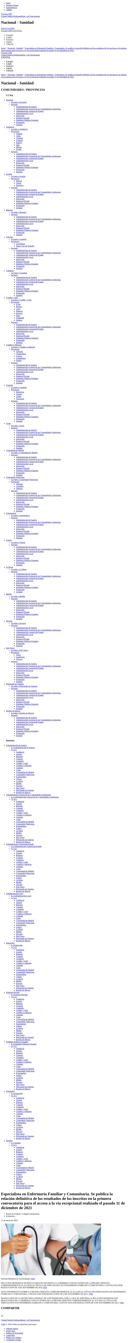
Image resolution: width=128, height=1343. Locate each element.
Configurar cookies (13, 1340)
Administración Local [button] (24, 113)
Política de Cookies (13, 1338)
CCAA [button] (14, 750)
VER (33, 1279)
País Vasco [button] (10, 648)
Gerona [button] (19, 394)
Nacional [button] (9, 100)
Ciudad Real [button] (21, 354)
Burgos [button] (19, 307)
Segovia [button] (19, 313)
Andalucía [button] (10, 127)
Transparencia (11, 7)
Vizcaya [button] (19, 659)
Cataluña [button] (9, 385)
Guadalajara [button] (21, 358)
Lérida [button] (18, 396)
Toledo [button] (19, 360)
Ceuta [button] (8, 423)
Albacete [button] (19, 352)
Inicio (8, 3)
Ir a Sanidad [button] (15, 1143)
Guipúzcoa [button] (20, 657)
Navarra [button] (9, 621)
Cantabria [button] (10, 271)
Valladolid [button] (20, 318)
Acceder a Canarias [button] (18, 239)
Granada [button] (19, 140)
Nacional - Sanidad (15, 48)
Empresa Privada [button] (22, 118)
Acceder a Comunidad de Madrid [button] (24, 453)
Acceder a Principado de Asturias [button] (24, 686)
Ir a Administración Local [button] (21, 896)
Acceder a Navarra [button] (18, 623)
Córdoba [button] (19, 138)
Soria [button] (18, 316)
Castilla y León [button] (12, 298)
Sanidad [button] (19, 125)
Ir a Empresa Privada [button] (19, 995)
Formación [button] (20, 122)
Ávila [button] (18, 304)
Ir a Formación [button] (17, 1093)
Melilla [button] (9, 594)
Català (9, 37)
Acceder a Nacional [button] (19, 102)
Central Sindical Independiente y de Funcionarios (20, 16)
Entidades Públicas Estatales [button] (27, 120)
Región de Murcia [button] (13, 711)
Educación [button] (20, 116)
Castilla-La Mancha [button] (14, 345)
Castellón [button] (19, 486)
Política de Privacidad (14, 1333)
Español (9, 35)
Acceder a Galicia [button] (18, 542)
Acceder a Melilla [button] (18, 596)
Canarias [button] (9, 237)
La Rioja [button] (9, 567)
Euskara (9, 39)
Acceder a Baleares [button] (18, 212)
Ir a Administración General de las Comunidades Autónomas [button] (35, 797)
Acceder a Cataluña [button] (18, 387)
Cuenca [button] (19, 356)
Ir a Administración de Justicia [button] (23, 748)
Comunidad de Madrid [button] (15, 450)
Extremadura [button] (11, 513)
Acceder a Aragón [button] (18, 176)
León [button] (18, 309)
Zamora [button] (19, 320)
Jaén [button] (18, 145)
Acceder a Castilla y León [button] (21, 300)
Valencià (9, 44)
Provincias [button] (15, 131)
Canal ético (10, 1335)
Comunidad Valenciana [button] (15, 477)
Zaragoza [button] (19, 185)
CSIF (3, 1324)
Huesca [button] (19, 181)
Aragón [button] (9, 174)
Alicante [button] (19, 484)
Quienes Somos (12, 5)
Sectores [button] (14, 104)
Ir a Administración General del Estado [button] (26, 846)
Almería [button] (19, 134)
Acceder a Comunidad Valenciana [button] (24, 480)
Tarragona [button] (20, 399)
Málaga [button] (19, 147)
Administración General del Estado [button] (30, 111)
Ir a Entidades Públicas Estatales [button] (23, 1044)
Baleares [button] (9, 210)
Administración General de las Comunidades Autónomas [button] (38, 109)
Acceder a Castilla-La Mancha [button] (23, 347)
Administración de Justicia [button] (26, 107)
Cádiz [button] (18, 136)
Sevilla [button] (18, 149)
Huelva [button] (19, 143)
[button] (11, 31)
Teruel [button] (18, 183)
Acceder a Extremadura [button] (20, 515)
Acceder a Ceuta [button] (17, 426)
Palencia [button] (19, 311)
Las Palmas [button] (20, 244)
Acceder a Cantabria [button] (19, 273)
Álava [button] (18, 655)
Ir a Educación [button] (16, 945)
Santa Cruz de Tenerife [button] (25, 246)
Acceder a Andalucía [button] (19, 129)
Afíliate (9, 10)
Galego (9, 42)
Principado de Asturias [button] (15, 684)
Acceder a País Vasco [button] (19, 650)
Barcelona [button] (20, 392)
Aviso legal (10, 1331)
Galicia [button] (9, 540)
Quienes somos (12, 1329)
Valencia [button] (19, 489)
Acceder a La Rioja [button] (18, 569)
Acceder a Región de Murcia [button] (22, 713)
